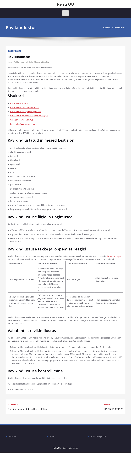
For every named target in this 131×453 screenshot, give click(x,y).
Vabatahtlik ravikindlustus (21, 119)
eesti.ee (60, 378)
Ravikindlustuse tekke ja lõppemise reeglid (29, 115)
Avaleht (106, 27)
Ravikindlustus (118, 27)
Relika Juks (19, 62)
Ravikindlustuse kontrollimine (23, 124)
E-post (52, 436)
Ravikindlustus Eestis (19, 103)
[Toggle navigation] (65, 13)
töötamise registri (114, 256)
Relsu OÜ (65, 4)
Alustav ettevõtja (41, 62)
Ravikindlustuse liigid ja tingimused (25, 111)
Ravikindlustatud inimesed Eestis (24, 107)
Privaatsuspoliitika (99, 436)
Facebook (13, 436)
